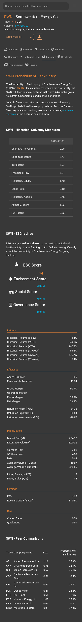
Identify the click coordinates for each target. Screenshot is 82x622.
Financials (43, 49)
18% (73, 594)
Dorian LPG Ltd (22, 603)
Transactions (16, 65)
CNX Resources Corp (26, 565)
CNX (8, 565)
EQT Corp (19, 594)
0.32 (45, 607)
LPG (8, 603)
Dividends (66, 57)
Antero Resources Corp (27, 561)
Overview (28, 49)
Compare (13, 57)
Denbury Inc (20, 590)
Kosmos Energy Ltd (25, 599)
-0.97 (45, 584)
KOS (8, 599)
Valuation (13, 49)
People (33, 65)
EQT (8, 594)
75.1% (72, 569)
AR (7, 561)
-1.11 (45, 561)
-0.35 (45, 565)
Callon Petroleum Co (25, 569)
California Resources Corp (26, 576)
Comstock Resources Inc (26, 584)
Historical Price (32, 57)
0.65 (45, 603)
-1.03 (45, 599)
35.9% (72, 599)
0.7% (73, 603)
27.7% (72, 584)
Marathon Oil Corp (24, 607)
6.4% (73, 576)
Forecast (59, 49)
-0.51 (45, 576)
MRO (9, 607)
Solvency (51, 57)
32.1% (72, 565)
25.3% (72, 561)
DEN (8, 590)
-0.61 (45, 594)
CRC (8, 576)
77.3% (72, 607)
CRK (8, 584)
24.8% (72, 590)
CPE (8, 569)
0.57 (45, 569)
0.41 (45, 590)
